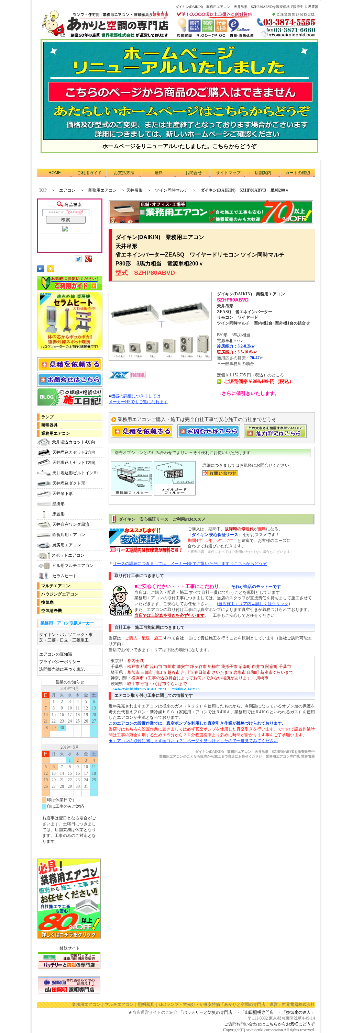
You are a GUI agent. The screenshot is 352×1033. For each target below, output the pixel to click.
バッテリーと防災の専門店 (207, 1012)
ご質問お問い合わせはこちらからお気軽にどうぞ (269, 1024)
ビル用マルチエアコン (73, 565)
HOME (54, 172)
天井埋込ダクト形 (68, 483)
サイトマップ (228, 172)
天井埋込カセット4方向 (73, 442)
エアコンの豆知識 (55, 654)
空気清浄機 (51, 610)
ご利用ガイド (89, 172)
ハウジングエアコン (59, 594)
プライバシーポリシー (59, 661)
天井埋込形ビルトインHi (75, 472)
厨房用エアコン (66, 545)
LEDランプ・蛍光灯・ (178, 1004)
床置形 (58, 514)
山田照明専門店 (259, 1012)
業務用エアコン (55, 433)
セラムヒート (64, 576)
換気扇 (47, 602)
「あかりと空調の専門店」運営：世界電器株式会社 (267, 1004)
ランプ (47, 417)
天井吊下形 (62, 493)
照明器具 (49, 425)
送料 (159, 172)
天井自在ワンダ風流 (70, 524)
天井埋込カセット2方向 (74, 452)
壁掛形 (58, 503)
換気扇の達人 (298, 1012)
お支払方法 (124, 172)
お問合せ (193, 172)
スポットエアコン (68, 555)
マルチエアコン (55, 585)
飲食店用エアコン (68, 534)
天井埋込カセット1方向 (74, 462)
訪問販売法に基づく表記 (62, 669)
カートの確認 (297, 172)
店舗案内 (263, 172)
